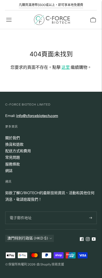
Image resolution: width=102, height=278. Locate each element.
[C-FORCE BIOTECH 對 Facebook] (82, 239)
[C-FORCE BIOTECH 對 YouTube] (94, 239)
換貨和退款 (14, 144)
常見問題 (12, 157)
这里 (65, 67)
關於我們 (12, 137)
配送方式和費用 (18, 151)
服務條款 (12, 164)
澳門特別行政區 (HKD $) (27, 238)
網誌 (9, 170)
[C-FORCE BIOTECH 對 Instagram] (88, 239)
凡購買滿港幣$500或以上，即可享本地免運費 (51, 5)
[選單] (9, 20)
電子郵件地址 (19, 211)
